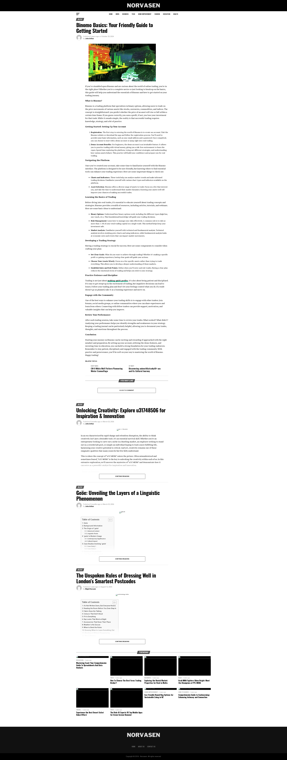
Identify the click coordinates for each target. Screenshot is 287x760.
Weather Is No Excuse (92, 625)
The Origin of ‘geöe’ (91, 528)
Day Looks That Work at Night (95, 619)
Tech (133, 14)
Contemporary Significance (96, 539)
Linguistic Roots (92, 533)
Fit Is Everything (90, 617)
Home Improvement (144, 14)
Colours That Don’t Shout (93, 614)
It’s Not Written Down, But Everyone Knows (100, 606)
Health (175, 14)
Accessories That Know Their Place (97, 622)
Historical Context (93, 531)
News (117, 14)
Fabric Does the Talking (92, 611)
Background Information (93, 526)
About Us (141, 746)
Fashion (157, 14)
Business (125, 14)
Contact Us (151, 746)
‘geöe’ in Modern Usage (93, 536)
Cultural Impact (92, 541)
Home (111, 14)
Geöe (86, 523)
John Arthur (89, 38)
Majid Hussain (90, 589)
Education (166, 14)
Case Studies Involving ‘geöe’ (95, 544)
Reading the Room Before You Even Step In (100, 608)
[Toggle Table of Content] (109, 520)
